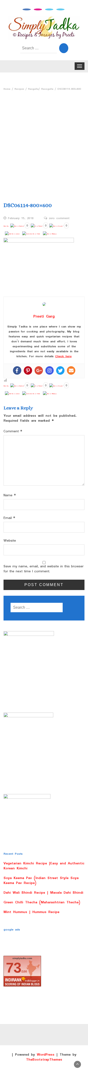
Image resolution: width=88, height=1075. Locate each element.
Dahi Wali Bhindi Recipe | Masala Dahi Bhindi (43, 893)
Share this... (6, 226)
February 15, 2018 (21, 218)
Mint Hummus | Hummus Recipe (31, 912)
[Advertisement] (44, 139)
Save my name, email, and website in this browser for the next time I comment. (44, 569)
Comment (13, 431)
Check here (63, 356)
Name (10, 495)
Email (9, 518)
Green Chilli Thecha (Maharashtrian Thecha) (42, 902)
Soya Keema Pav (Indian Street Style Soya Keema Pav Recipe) (41, 880)
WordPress (45, 1055)
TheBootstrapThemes (44, 1059)
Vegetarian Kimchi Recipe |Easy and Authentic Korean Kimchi (44, 866)
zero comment (59, 218)
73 (13, 968)
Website (10, 540)
